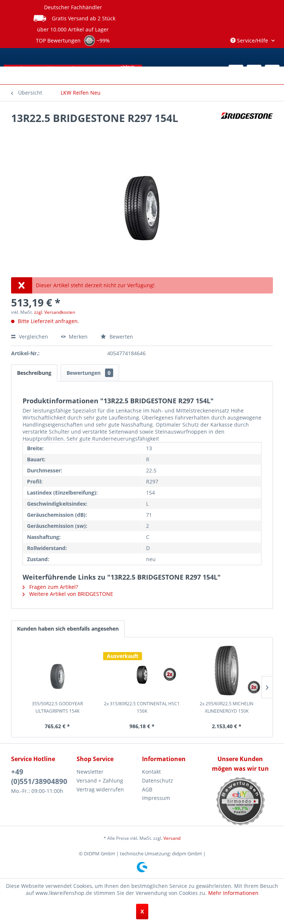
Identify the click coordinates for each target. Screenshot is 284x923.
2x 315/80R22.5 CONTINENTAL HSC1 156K (142, 707)
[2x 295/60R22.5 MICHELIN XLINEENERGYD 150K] (226, 670)
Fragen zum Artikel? (53, 586)
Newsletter (90, 771)
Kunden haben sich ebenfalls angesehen (68, 628)
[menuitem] (80, 93)
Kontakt (151, 771)
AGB (147, 789)
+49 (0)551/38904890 (39, 776)
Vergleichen (32, 336)
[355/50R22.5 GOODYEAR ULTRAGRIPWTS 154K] (57, 670)
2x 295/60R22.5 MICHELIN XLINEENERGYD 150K (226, 707)
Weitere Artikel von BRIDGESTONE (70, 593)
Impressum (156, 797)
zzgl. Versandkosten (54, 312)
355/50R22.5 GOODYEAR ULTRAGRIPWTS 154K (57, 707)
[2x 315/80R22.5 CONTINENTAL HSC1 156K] (142, 670)
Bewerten (120, 336)
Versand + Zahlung (100, 780)
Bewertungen (89, 372)
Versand (171, 838)
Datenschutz (157, 780)
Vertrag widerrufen (100, 789)
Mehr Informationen (233, 892)
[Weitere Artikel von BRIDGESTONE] (246, 125)
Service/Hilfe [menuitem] (253, 40)
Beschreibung (34, 372)
